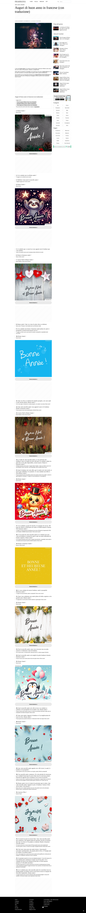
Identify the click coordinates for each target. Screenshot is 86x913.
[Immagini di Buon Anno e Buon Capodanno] (56, 49)
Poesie (67, 120)
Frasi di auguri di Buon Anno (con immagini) (26, 101)
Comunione (58, 135)
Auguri (55, 128)
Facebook (31, 902)
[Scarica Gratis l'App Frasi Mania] (62, 97)
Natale (58, 140)
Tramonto (67, 117)
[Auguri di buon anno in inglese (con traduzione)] (56, 84)
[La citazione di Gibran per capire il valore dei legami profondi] (56, 28)
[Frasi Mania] (20, 1)
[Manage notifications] (83, 911)
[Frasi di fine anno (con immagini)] (56, 61)
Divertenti (58, 110)
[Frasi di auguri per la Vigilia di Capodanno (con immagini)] (56, 55)
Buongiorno (58, 107)
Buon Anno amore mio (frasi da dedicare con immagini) (64, 67)
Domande (58, 125)
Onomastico (58, 133)
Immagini (17, 902)
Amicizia (57, 117)
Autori (58, 120)
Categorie (56, 102)
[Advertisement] (43, 16)
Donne (67, 115)
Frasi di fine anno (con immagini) (64, 61)
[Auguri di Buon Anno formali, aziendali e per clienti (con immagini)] (56, 78)
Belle (67, 110)
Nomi (67, 125)
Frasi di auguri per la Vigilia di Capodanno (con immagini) (64, 56)
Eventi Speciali (67, 143)
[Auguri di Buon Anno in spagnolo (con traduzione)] (56, 90)
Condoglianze (67, 122)
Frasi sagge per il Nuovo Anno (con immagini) (27, 105)
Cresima (67, 135)
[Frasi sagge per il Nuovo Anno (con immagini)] (56, 43)
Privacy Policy (47, 902)
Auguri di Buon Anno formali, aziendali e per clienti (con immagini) (64, 79)
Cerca (16, 906)
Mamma (57, 112)
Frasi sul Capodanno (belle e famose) (64, 73)
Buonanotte (67, 107)
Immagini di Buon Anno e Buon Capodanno (26, 103)
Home (16, 899)
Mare (67, 112)
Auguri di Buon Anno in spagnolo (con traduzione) (64, 90)
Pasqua (57, 143)
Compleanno (57, 130)
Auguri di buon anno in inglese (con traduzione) (64, 85)
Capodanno (36, 106)
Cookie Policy (46, 904)
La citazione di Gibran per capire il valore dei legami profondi (64, 28)
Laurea (58, 138)
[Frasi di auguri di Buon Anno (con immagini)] (56, 38)
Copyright (46, 906)
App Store (31, 906)
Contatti (31, 901)
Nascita (67, 138)
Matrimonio (67, 130)
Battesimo (67, 133)
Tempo (58, 115)
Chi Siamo (31, 899)
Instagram (31, 904)
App (16, 904)
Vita (58, 105)
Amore (67, 105)
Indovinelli (58, 122)
